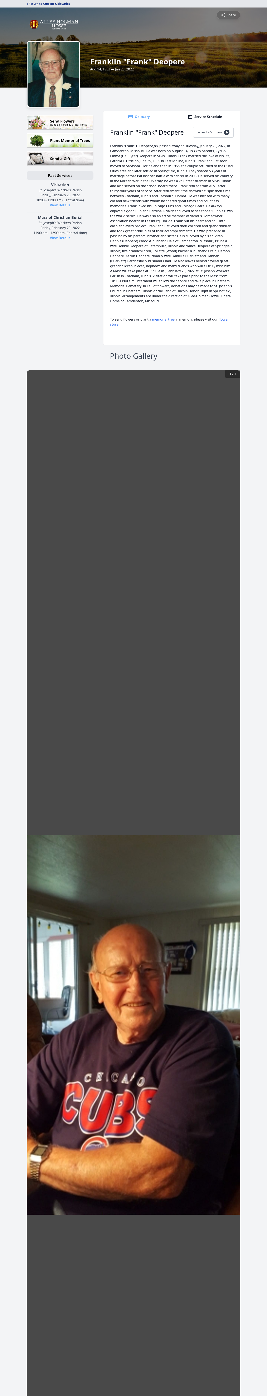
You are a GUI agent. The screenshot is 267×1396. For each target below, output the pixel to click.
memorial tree (163, 319)
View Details (60, 205)
